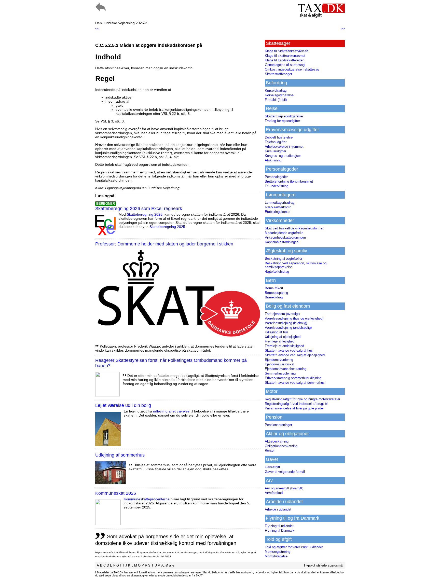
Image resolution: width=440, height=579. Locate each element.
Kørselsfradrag (275, 90)
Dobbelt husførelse (279, 137)
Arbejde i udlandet (278, 509)
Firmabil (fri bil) (276, 100)
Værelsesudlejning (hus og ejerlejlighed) (294, 318)
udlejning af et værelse (171, 411)
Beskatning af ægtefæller (283, 258)
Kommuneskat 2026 (115, 493)
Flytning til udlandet (279, 526)
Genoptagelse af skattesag (285, 65)
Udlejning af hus (276, 332)
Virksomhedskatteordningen (285, 237)
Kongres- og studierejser (283, 156)
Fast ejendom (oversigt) (282, 314)
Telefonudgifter (275, 142)
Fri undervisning (276, 186)
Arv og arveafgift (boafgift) (284, 488)
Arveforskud (274, 493)
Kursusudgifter (275, 151)
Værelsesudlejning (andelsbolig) (288, 327)
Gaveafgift (272, 467)
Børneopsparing (276, 293)
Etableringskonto (277, 212)
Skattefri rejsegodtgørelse (284, 116)
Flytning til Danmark (279, 530)
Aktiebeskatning (276, 441)
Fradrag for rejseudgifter (282, 121)
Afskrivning (273, 160)
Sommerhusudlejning (280, 373)
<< (97, 28)
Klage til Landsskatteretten (284, 60)
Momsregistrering (277, 552)
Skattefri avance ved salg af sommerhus (295, 382)
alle (171, 565)
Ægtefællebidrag (277, 271)
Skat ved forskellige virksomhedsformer (294, 228)
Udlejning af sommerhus (120, 455)
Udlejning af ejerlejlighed (282, 337)
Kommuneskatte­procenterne (147, 499)
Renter (269, 450)
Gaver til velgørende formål (285, 472)
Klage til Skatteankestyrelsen (286, 51)
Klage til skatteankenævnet (285, 56)
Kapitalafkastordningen (281, 242)
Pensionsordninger (278, 425)
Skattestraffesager (278, 74)
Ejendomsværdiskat (279, 364)
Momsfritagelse (276, 556)
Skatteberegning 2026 (144, 214)
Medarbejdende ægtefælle (284, 233)
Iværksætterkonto (278, 207)
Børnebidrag (274, 297)
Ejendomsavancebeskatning (285, 369)
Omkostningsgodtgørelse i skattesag (292, 69)
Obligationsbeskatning (281, 446)
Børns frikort (274, 288)
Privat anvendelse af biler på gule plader (294, 408)
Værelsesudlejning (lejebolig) (286, 323)
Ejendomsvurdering (279, 360)
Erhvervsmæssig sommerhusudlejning (293, 378)
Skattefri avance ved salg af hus (289, 350)
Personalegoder (276, 177)
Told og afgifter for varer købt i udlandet (294, 547)
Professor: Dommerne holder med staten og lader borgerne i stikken (164, 243)
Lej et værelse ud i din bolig (123, 405)
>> (343, 28)
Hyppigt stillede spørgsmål (323, 565)
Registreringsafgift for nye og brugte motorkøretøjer (302, 399)
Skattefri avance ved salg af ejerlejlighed (295, 355)
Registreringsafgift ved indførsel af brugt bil (296, 404)
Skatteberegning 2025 (167, 227)
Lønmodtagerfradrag (279, 202)
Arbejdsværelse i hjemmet (284, 146)
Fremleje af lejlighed (279, 341)
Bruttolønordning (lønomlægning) (289, 181)
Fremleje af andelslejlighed (284, 346)
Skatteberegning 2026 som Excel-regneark (138, 208)
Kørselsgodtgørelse (279, 95)
